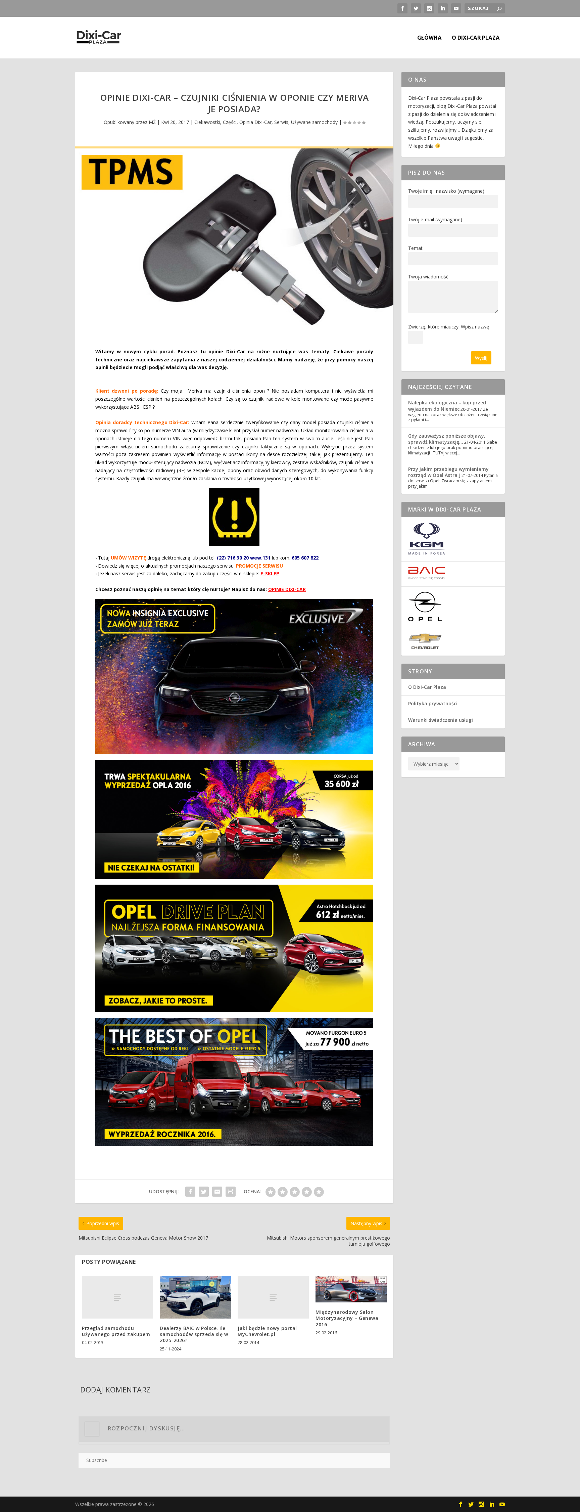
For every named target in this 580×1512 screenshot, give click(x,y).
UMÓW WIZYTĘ (128, 557)
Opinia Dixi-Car (255, 122)
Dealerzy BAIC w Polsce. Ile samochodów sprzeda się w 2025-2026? (194, 1334)
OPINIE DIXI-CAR (287, 589)
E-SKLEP (269, 573)
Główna (429, 38)
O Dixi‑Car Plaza (476, 38)
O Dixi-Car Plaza (427, 687)
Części (230, 122)
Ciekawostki (207, 122)
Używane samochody (314, 122)
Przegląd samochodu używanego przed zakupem (116, 1331)
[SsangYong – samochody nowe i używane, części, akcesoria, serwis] (426, 553)
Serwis (281, 122)
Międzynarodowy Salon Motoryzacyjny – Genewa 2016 (347, 1318)
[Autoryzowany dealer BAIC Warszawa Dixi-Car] (426, 578)
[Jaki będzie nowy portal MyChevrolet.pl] (273, 1297)
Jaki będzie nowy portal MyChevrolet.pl (267, 1331)
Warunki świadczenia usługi (440, 720)
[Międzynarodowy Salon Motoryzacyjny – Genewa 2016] (351, 1289)
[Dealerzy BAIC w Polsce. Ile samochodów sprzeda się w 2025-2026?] (195, 1297)
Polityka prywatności (432, 703)
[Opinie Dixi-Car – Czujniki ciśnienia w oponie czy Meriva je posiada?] (234, 241)
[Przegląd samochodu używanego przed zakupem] (117, 1297)
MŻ (152, 122)
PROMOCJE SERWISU (259, 566)
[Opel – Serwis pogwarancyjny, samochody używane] (425, 619)
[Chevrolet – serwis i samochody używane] (425, 647)
